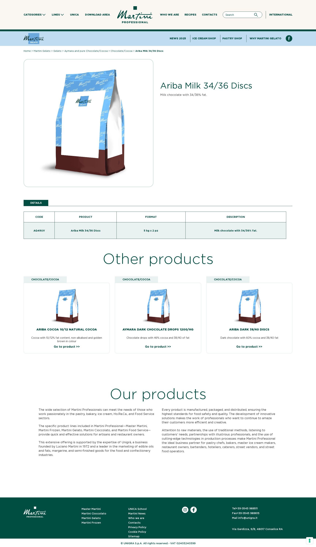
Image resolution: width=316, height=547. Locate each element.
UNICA (74, 14)
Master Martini (91, 508)
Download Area (97, 14)
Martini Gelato (42, 51)
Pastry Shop (232, 38)
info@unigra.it (244, 517)
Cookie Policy (137, 531)
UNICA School (137, 508)
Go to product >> (67, 346)
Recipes (190, 14)
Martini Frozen (91, 522)
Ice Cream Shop (204, 38)
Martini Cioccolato (94, 513)
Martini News (136, 513)
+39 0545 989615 (245, 513)
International (280, 14)
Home (27, 51)
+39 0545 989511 (245, 508)
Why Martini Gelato (265, 38)
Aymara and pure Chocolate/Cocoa (86, 51)
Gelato (57, 51)
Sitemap (133, 536)
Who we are (169, 14)
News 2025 (178, 38)
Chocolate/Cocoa (121, 51)
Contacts (209, 14)
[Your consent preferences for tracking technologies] (309, 540)
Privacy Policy (137, 527)
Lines (56, 14)
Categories (33, 14)
